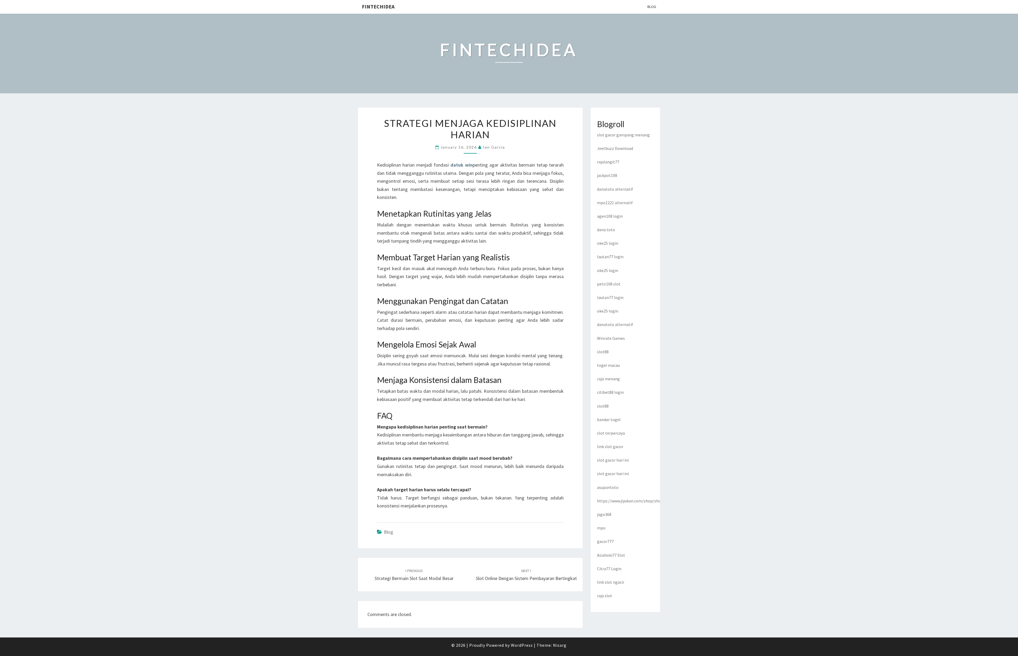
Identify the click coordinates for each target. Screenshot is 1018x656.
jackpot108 (607, 175)
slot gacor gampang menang (623, 134)
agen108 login (610, 216)
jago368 (604, 514)
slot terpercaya (611, 433)
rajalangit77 (608, 161)
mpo (601, 527)
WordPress (522, 645)
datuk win (461, 165)
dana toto (606, 229)
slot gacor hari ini (613, 460)
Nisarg (560, 645)
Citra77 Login (609, 568)
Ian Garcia (494, 147)
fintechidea (378, 6)
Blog (651, 6)
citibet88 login (610, 392)
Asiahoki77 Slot (611, 555)
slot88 (603, 351)
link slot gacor (610, 446)
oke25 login (607, 243)
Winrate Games (611, 338)
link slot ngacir (610, 582)
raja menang (608, 378)
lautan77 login (610, 256)
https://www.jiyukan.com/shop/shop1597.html (639, 500)
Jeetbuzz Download (615, 148)
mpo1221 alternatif (615, 202)
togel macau (608, 365)
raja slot (604, 595)
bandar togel (609, 419)
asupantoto (607, 487)
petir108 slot (609, 284)
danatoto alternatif (615, 189)
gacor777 (605, 541)
